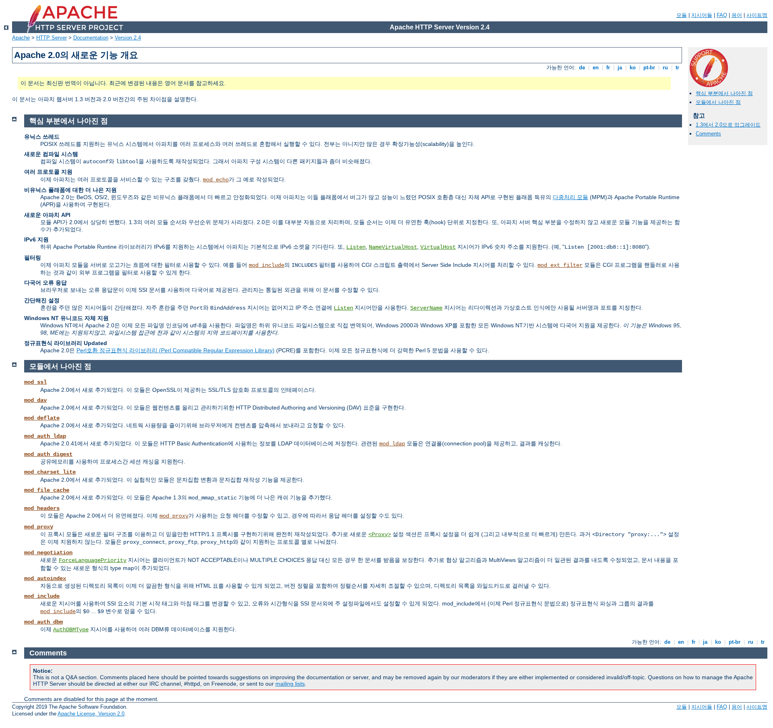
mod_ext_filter (560, 265)
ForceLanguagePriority (92, 560)
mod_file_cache (46, 490)
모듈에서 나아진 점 (718, 102)
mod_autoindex (45, 578)
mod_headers (42, 508)
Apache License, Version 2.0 (91, 714)
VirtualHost (438, 247)
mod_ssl (35, 382)
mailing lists (290, 683)
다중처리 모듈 (570, 197)
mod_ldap (392, 444)
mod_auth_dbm (43, 622)
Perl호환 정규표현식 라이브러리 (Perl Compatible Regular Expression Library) (175, 350)
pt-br (649, 67)
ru (665, 67)
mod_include (266, 265)
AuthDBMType (71, 629)
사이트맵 (756, 15)
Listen (356, 247)
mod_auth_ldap (45, 436)
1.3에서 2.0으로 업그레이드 (728, 125)
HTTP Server (51, 38)
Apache (21, 38)
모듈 (681, 15)
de (582, 67)
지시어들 (701, 15)
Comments (708, 134)
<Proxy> (379, 534)
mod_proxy (173, 516)
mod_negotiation (48, 552)
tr (677, 67)
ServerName (426, 308)
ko (632, 67)
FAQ (722, 15)
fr (608, 67)
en (595, 67)
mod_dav (35, 400)
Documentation (90, 38)
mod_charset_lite (50, 472)
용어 (737, 15)
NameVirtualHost (393, 247)
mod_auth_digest (48, 454)
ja (620, 67)
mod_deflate (42, 418)
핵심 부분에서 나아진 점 (724, 93)
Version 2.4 (128, 38)
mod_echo (216, 180)
